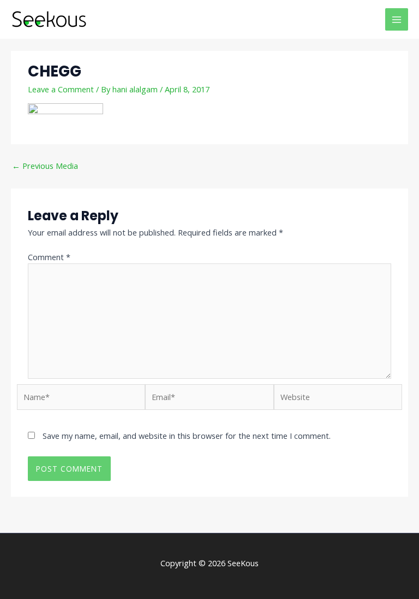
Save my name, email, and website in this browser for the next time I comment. (187, 435)
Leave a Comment (61, 89)
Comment (49, 256)
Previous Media (45, 165)
